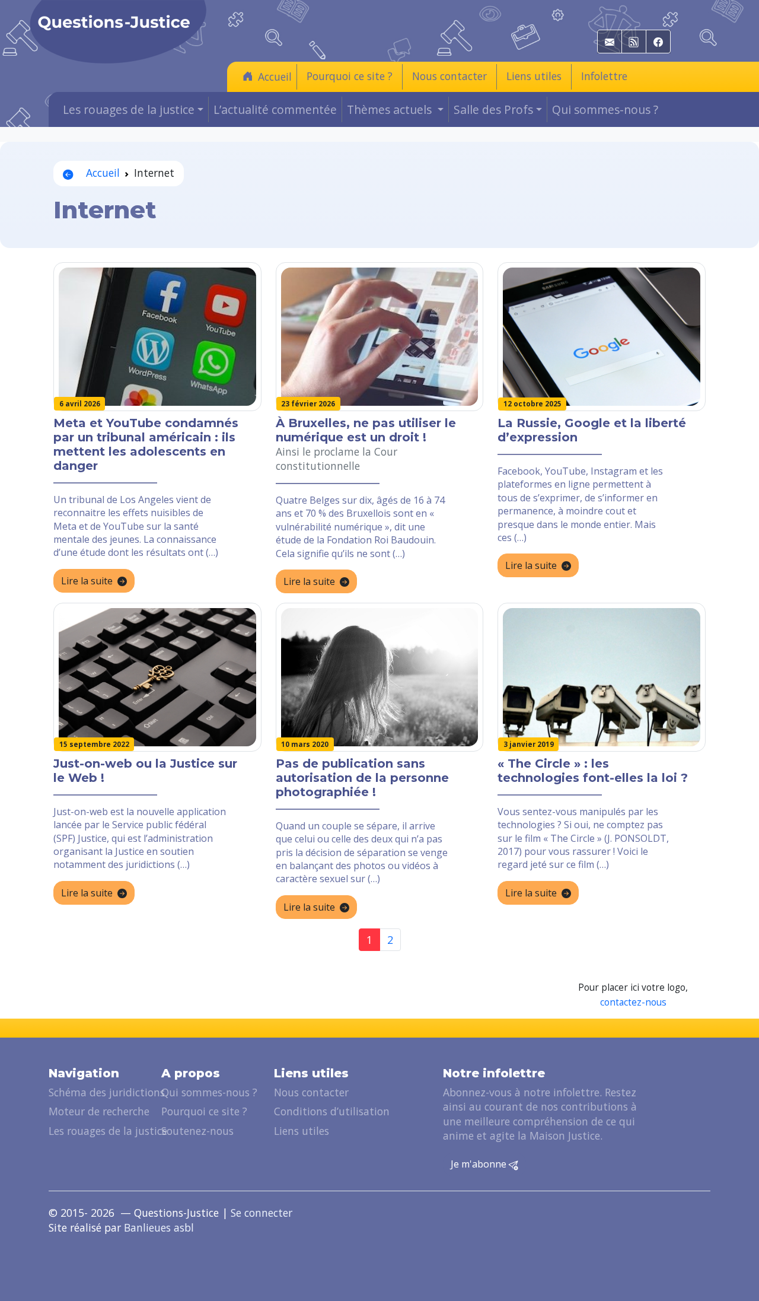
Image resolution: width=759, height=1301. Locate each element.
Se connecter (261, 1212)
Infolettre (604, 76)
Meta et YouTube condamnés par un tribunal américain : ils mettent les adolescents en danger (145, 444)
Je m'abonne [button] (480, 1163)
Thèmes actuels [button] (391, 109)
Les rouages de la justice (108, 1131)
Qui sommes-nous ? (605, 109)
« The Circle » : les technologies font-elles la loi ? (593, 770)
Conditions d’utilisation (332, 1111)
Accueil (275, 76)
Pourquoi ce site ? (350, 76)
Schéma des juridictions (107, 1092)
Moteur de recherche (99, 1111)
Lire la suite (87, 580)
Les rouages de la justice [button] (128, 109)
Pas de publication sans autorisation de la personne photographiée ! (362, 777)
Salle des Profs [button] (493, 109)
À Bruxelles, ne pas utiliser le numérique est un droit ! (366, 430)
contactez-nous (633, 1002)
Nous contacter (449, 76)
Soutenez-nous (197, 1131)
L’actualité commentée (275, 109)
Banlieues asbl (159, 1227)
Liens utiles (534, 76)
